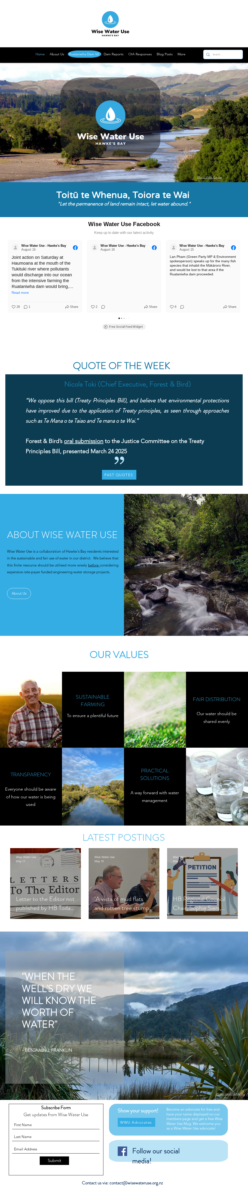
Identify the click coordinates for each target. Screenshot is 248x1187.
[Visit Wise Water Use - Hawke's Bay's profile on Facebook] (15, 248)
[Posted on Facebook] (75, 248)
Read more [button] (20, 293)
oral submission (83, 440)
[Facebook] (122, 1151)
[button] (8, 276)
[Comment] (101, 307)
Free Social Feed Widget (126, 326)
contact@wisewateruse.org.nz (136, 1182)
